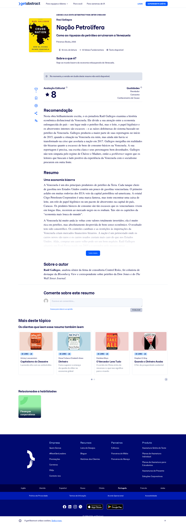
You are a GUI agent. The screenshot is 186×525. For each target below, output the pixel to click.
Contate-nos (55, 476)
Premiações (54, 459)
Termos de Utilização (77, 496)
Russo (82, 488)
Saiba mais (56, 520)
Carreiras (53, 464)
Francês (143, 488)
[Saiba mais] (66, 87)
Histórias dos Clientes (90, 459)
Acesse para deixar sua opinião (61, 309)
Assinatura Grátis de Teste (154, 448)
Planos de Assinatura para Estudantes (154, 463)
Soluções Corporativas (152, 476)
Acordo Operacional (116, 496)
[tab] (91, 379)
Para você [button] (77, 4)
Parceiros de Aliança (120, 459)
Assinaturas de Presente (153, 471)
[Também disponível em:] (36, 120)
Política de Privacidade (38, 496)
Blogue (83, 453)
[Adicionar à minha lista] (36, 105)
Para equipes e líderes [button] (56, 4)
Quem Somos (55, 448)
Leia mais (93, 253)
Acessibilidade (151, 496)
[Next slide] (166, 379)
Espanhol (63, 488)
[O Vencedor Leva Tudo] (112, 341)
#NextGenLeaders (57, 453)
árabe (163, 488)
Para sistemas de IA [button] (96, 4)
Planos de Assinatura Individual (151, 455)
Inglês (23, 488)
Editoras (115, 448)
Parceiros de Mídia (119, 453)
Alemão (42, 488)
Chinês (101, 488)
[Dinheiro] (74, 341)
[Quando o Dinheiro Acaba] (150, 341)
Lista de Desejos (87, 448)
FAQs (51, 470)
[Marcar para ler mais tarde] (36, 98)
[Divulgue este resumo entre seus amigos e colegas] (36, 113)
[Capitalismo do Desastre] (36, 341)
